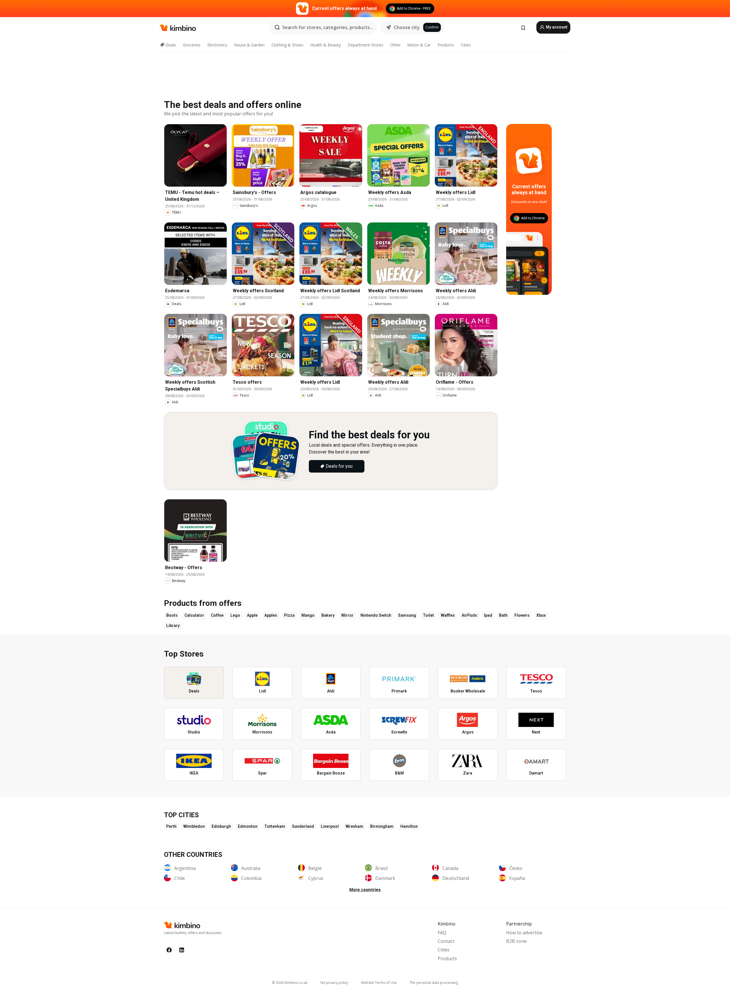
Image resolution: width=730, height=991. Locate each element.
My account (556, 27)
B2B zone (516, 941)
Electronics (217, 45)
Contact (446, 941)
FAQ (442, 932)
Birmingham (382, 826)
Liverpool (330, 826)
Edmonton (247, 826)
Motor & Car (419, 45)
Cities (466, 45)
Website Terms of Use (379, 982)
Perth (171, 826)
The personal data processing (433, 982)
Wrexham (354, 826)
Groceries (191, 45)
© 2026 (289, 982)
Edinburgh (221, 826)
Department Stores (365, 45)
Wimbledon (194, 826)
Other (395, 45)
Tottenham (274, 826)
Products (445, 45)
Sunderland (303, 826)
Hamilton (409, 826)
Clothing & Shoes (287, 45)
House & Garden (249, 45)
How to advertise (524, 932)
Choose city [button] (407, 27)
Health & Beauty (325, 45)
